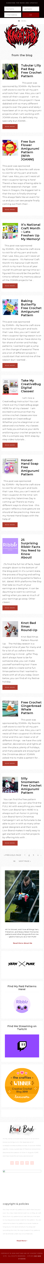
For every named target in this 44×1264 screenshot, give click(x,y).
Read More (10, 126)
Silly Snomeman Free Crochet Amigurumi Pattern (31, 785)
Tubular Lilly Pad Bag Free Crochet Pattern (31, 71)
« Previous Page (12, 855)
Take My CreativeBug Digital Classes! (31, 386)
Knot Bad (22, 36)
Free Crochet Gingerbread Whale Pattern (31, 708)
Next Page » (25, 861)
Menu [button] (23, 21)
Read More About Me (22, 943)
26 (14, 861)
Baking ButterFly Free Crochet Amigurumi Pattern (31, 308)
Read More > (22, 1241)
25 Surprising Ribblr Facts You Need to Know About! (31, 548)
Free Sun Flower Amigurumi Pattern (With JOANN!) (30, 150)
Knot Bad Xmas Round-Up (29, 626)
